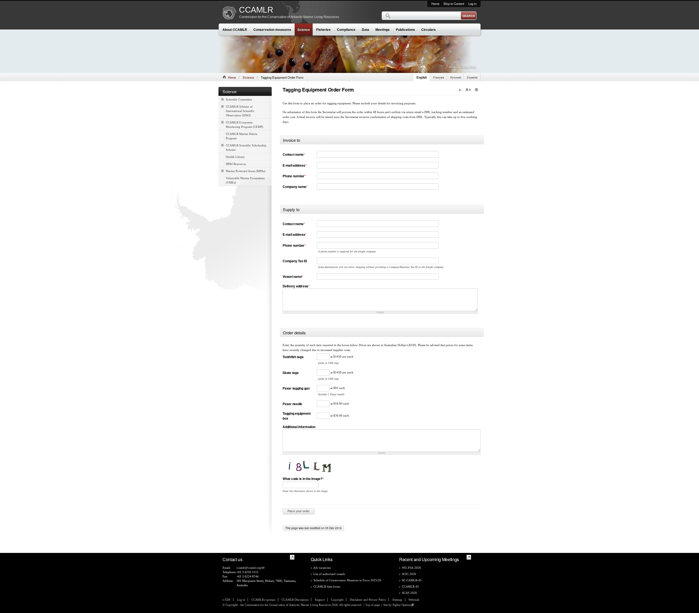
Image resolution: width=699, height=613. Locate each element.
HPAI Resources (236, 164)
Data (365, 29)
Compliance (346, 29)
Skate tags (291, 372)
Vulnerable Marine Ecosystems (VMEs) (245, 180)
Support (319, 599)
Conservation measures (272, 29)
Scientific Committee (239, 99)
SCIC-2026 (409, 574)
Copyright (337, 599)
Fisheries (323, 29)
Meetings (382, 29)
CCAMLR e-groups (263, 599)
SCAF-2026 (409, 592)
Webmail (413, 599)
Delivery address (296, 286)
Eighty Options (402, 604)
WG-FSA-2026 (411, 567)
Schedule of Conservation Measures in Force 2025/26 (347, 580)
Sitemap (397, 599)
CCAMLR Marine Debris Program (241, 136)
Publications (405, 29)
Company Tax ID (295, 260)
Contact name (294, 154)
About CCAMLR (235, 29)
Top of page (372, 604)
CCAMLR (256, 10)
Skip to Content (453, 3)
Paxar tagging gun (296, 388)
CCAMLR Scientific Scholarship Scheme (246, 147)
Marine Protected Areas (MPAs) (245, 171)
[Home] (229, 13)
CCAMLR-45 (410, 586)
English (421, 77)
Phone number (294, 175)
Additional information (299, 426)
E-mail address (294, 165)
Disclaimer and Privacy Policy (368, 599)
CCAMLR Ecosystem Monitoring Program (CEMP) (244, 124)
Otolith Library (235, 156)
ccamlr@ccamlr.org (248, 567)
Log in (472, 3)
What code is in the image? (303, 478)
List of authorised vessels (329, 574)
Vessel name (293, 276)
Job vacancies (322, 567)
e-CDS (226, 599)
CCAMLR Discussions (295, 599)
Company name (295, 186)
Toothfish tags (293, 356)
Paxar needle (292, 403)
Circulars (428, 29)
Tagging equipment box (297, 416)
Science (303, 29)
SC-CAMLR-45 (412, 580)
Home (435, 3)
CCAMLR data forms (326, 586)
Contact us (232, 559)
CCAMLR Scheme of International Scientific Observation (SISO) (240, 111)
